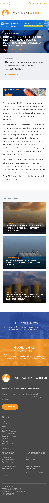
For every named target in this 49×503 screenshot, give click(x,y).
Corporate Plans (8, 478)
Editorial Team (8, 460)
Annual (5, 475)
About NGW (7, 457)
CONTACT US (7, 487)
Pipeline (5, 429)
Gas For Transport (9, 431)
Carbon (5, 438)
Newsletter (30, 460)
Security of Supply (9, 436)
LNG (3, 421)
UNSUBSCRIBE (8, 494)
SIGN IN (5, 3)
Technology (7, 448)
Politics (5, 441)
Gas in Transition (33, 457)
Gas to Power (7, 424)
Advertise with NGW (34, 473)
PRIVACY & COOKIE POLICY (13, 492)
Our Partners (7, 462)
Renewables (7, 446)
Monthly (5, 473)
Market (5, 426)
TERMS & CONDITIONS (11, 489)
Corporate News (9, 434)
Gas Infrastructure (9, 443)
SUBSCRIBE (10, 407)
